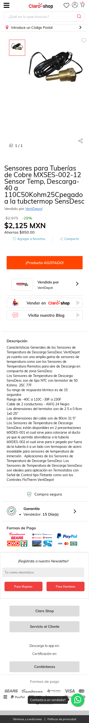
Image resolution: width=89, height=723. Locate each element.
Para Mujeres (23, 586)
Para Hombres (65, 586)
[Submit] (80, 16)
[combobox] (44, 17)
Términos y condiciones (27, 719)
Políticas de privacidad (61, 719)
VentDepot (33, 208)
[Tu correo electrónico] (44, 575)
